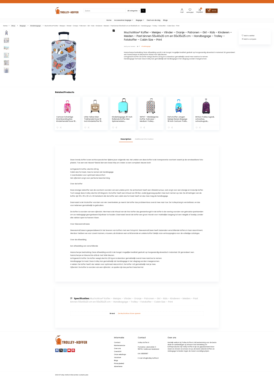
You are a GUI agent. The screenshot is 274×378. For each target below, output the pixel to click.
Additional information (144, 139)
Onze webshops (120, 354)
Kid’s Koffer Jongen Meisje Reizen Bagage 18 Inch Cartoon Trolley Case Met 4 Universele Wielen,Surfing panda (178, 121)
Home (108, 20)
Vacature (117, 357)
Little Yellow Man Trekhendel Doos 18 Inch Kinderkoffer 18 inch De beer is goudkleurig (92, 121)
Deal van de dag (153, 20)
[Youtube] (69, 350)
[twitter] (61, 350)
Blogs (165, 20)
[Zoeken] (143, 11)
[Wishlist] (190, 10)
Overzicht (117, 351)
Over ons (117, 348)
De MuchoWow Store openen (129, 313)
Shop (13, 26)
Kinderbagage (35, 26)
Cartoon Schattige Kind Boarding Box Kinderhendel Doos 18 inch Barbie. (65, 120)
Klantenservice (119, 345)
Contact (117, 342)
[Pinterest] (73, 350)
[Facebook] (57, 350)
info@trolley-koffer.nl (151, 358)
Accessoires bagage (122, 20)
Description (126, 139)
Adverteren (118, 366)
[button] (114, 31)
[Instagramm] (65, 350)
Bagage (139, 20)
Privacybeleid (119, 363)
